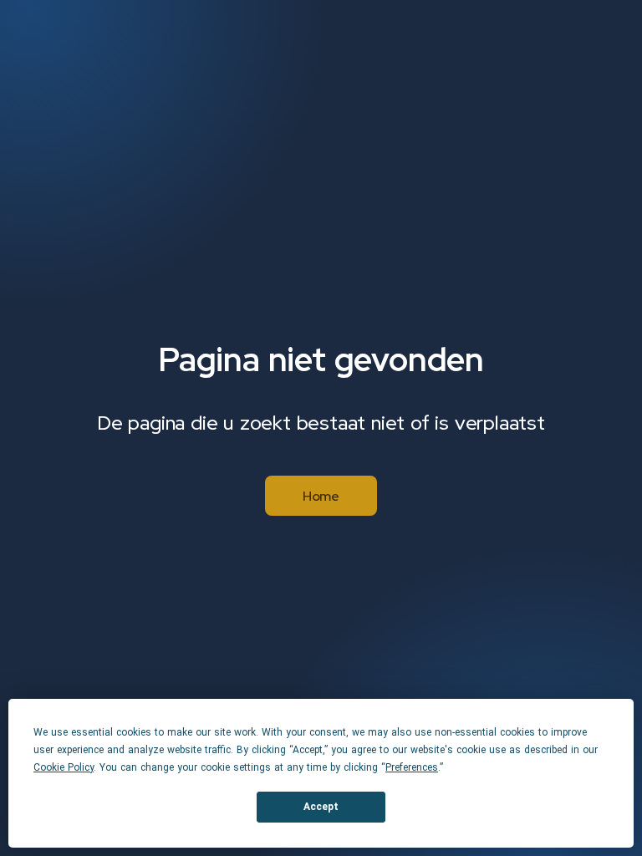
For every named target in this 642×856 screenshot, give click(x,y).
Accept (321, 807)
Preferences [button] (411, 767)
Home (321, 496)
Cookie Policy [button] (63, 767)
